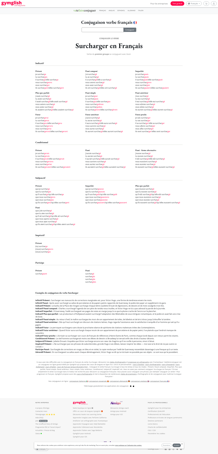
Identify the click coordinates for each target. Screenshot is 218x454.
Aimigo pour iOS (116, 414)
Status (38, 433)
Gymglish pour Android (82, 433)
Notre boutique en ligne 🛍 (83, 408)
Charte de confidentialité (157, 427)
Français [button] (194, 3)
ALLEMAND (131, 10)
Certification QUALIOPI (156, 411)
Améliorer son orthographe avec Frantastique (90, 421)
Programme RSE (41, 427)
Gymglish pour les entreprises (159, 408)
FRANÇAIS (102, 10)
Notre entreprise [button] (42, 402)
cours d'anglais (138, 364)
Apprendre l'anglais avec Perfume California (90, 417)
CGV (154, 430)
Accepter (177, 445)
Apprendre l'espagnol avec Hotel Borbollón (89, 424)
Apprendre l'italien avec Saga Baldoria (87, 430)
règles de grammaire (129, 374)
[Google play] (130, 386)
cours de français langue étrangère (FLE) (72, 367)
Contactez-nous (41, 411)
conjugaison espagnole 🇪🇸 (99, 381)
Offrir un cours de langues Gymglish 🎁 (88, 411)
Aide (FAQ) (39, 417)
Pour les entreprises (159, 3)
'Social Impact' (55, 427)
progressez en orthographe (138, 362)
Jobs (41, 421)
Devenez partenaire (155, 421)
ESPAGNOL (121, 10)
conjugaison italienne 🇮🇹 (78, 381)
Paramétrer (166, 445)
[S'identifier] (214, 3)
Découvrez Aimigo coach (119, 408)
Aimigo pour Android (118, 411)
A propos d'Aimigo (42, 408)
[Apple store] (133, 386)
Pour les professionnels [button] (157, 402)
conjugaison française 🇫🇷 (159, 381)
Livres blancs (153, 424)
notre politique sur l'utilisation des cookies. (128, 445)
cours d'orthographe (153, 364)
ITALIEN (140, 10)
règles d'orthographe (118, 362)
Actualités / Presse (42, 430)
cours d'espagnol (168, 364)
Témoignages (40, 414)
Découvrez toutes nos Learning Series (87, 414)
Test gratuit (177, 3)
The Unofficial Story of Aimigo (46, 424)
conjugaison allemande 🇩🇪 (120, 381)
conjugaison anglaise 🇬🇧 (140, 381)
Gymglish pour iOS (80, 437)
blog (53, 430)
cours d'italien (50, 367)
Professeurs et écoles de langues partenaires (165, 417)
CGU (149, 430)
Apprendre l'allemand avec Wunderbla (87, 427)
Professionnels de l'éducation (159, 414)
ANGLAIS (112, 10)
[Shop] (206, 3)
